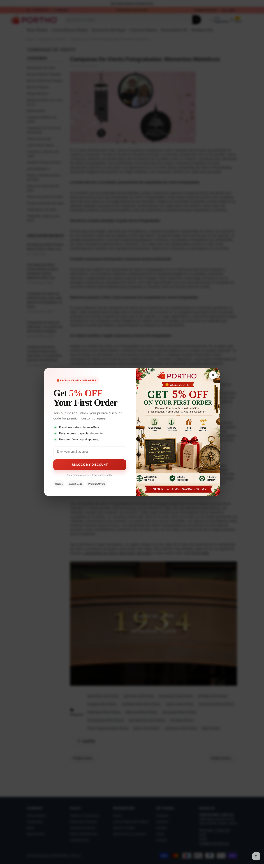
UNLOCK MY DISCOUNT (90, 464)
